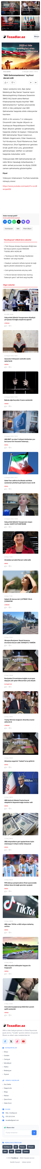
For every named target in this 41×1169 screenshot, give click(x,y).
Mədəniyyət (7, 1070)
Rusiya (22, 1147)
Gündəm (6, 1055)
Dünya (6, 1052)
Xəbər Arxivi (8, 1103)
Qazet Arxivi (8, 1099)
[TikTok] (17, 1041)
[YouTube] (23, 1041)
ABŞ (11, 1151)
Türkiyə (26, 1151)
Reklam (6, 1095)
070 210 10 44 (10, 1116)
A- (31, 82)
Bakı (18, 228)
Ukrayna (31, 1147)
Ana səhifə (7, 71)
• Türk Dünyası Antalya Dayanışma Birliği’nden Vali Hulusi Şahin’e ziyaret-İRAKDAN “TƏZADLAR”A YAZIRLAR (20, 248)
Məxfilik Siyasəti (15, 1162)
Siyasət (6, 1074)
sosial (18, 1151)
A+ (36, 82)
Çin (16, 1147)
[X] (11, 1041)
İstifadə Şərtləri (26, 1162)
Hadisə (6, 1067)
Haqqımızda (8, 1088)
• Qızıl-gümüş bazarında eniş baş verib (18, 270)
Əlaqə (6, 1092)
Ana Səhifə (7, 1084)
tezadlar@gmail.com (12, 1120)
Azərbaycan (9, 228)
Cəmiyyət (7, 1059)
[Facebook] (5, 1041)
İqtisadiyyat (7, 1063)
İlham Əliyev (27, 228)
